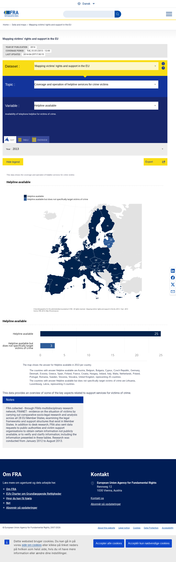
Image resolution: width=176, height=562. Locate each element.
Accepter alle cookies (109, 543)
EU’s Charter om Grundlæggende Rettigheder (33, 493)
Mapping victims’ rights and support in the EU (50, 25)
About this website (106, 528)
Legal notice (124, 528)
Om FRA (11, 489)
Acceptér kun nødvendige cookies (148, 543)
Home (6, 25)
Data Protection (151, 528)
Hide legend (13, 161)
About (163, 63)
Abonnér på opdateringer (21, 507)
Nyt (8, 503)
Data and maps (19, 25)
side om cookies (32, 545)
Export (149, 161)
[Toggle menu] (169, 14)
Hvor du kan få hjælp (19, 498)
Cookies (136, 528)
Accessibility (167, 528)
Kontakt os (97, 498)
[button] (173, 270)
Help (163, 68)
